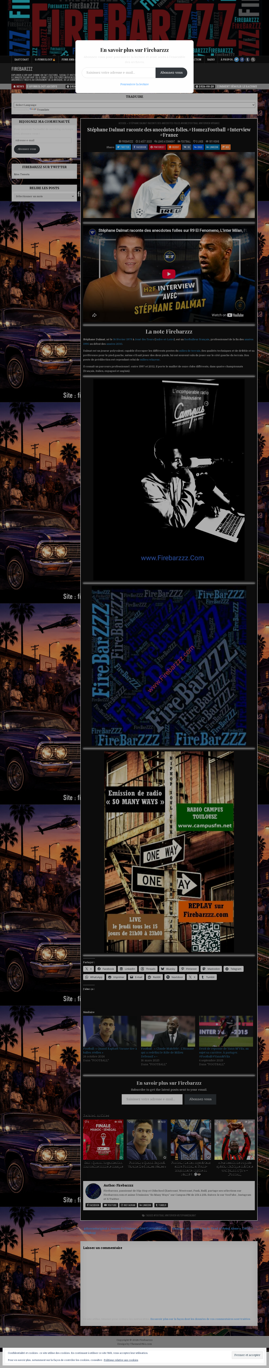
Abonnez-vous (171, 72)
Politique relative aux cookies (121, 1360)
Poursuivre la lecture (134, 84)
